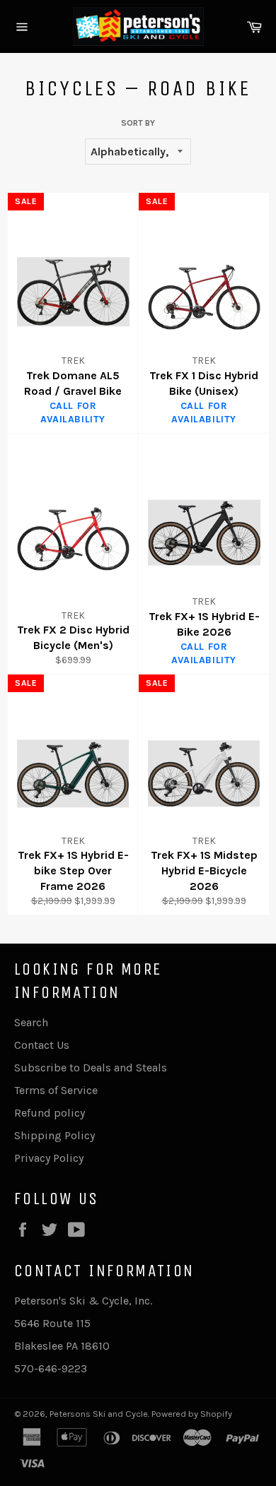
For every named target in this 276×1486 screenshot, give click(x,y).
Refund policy (49, 1112)
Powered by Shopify (191, 1413)
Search (31, 1022)
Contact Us (41, 1045)
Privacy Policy (49, 1158)
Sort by (138, 123)
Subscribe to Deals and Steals (90, 1067)
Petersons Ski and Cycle (99, 1413)
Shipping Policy (54, 1135)
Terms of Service (56, 1090)
